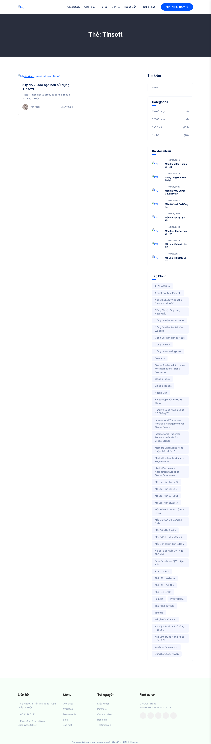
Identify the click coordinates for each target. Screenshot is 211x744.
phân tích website (165, 578)
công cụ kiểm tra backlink (169, 320)
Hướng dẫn (130, 6)
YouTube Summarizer (166, 646)
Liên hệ (116, 6)
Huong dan (161, 392)
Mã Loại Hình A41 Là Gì (166, 481)
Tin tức (103, 6)
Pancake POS (162, 571)
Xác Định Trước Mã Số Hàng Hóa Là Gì (169, 638)
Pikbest (159, 598)
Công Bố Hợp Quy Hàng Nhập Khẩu (168, 312)
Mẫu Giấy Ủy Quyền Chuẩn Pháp (175, 192)
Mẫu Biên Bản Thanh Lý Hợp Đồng (169, 511)
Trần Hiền (35, 106)
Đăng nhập (149, 6)
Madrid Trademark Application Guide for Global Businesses (167, 472)
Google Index (162, 378)
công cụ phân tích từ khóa (170, 337)
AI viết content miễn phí (168, 292)
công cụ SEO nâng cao (168, 351)
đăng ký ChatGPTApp (167, 653)
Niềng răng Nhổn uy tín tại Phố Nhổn (169, 552)
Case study (73, 6)
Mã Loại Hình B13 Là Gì (166, 488)
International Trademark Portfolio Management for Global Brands (169, 423)
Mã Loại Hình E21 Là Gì (166, 495)
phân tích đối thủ (164, 585)
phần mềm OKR (163, 591)
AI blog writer (162, 286)
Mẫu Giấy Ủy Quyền (165, 530)
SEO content (159, 119)
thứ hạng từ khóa (165, 605)
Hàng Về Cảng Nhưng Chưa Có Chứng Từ (169, 411)
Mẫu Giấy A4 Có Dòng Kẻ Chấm (168, 521)
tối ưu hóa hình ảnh (165, 619)
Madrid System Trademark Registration (169, 459)
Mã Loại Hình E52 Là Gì (166, 502)
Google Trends (163, 385)
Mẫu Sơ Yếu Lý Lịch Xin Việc (169, 536)
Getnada (160, 358)
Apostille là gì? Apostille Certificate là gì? (168, 301)
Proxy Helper (177, 598)
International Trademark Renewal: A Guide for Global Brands (168, 437)
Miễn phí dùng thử (177, 7)
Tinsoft (159, 612)
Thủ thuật (157, 127)
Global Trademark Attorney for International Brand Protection (170, 369)
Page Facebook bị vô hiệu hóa (169, 563)
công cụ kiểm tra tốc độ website (169, 329)
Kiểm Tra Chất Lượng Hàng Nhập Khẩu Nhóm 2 (169, 449)
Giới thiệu (89, 6)
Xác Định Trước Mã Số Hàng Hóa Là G (169, 628)
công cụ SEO (162, 344)
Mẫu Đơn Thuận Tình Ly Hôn (169, 543)
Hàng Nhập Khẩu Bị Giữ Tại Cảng (169, 401)
